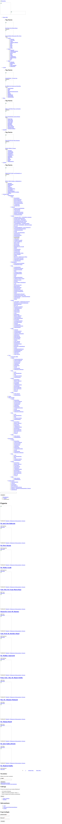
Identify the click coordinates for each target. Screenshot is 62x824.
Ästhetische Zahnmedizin (19, 333)
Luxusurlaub (10, 189)
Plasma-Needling (17, 254)
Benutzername (3, 814)
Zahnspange (16, 352)
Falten (9, 89)
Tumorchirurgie (17, 297)
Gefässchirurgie (17, 210)
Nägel (9, 158)
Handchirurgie (14, 261)
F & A (9, 355)
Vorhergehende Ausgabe (5, 782)
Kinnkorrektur (16, 237)
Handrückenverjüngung (18, 268)
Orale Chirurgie (17, 341)
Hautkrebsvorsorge (17, 279)
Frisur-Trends (10, 121)
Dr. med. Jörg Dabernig (7, 523)
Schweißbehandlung (18, 322)
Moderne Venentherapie (18, 213)
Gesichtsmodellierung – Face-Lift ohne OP (22, 227)
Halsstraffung (16, 400)
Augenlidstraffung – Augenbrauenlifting (21, 223)
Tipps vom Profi (11, 126)
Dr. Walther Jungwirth (7, 655)
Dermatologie (13, 484)
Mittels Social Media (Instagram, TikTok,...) (10, 792)
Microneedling (17, 245)
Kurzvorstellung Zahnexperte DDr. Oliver (13, 35)
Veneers (15, 347)
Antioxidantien (10, 88)
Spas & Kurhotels (11, 190)
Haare (11, 43)
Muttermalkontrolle (17, 287)
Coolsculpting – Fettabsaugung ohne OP (22, 301)
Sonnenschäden (11, 96)
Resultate (4, 799)
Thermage (16, 323)
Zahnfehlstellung (17, 351)
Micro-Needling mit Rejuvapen (20, 222)
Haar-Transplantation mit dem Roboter (12, 116)
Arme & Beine (13, 52)
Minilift (15, 247)
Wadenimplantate (17, 327)
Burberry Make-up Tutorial (10, 148)
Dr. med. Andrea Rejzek (7, 743)
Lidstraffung (16, 364)
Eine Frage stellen (14, 356)
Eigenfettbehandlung (18, 273)
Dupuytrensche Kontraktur (19, 263)
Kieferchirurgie (17, 336)
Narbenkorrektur (17, 288)
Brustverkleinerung (17, 199)
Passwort (2, 817)
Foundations (10, 153)
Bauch (11, 53)
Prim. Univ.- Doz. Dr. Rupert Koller (11, 677)
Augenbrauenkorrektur (18, 229)
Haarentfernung (17, 233)
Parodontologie (17, 342)
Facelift (15, 231)
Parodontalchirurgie (18, 343)
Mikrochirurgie (17, 286)
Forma (15, 313)
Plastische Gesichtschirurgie (16, 487)
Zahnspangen (12, 66)
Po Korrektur (16, 319)
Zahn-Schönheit (13, 65)
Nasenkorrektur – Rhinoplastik (20, 219)
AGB (4, 805)
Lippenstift (10, 155)
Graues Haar (10, 122)
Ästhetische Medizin (14, 42)
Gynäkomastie (17, 204)
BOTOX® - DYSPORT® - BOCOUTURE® (23, 224)
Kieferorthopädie (17, 337)
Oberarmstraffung (17, 316)
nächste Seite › (31, 770)
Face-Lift (16, 226)
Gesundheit (10, 187)
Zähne (9, 60)
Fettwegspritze (17, 310)
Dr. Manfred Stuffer (6, 766)
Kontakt (4, 808)
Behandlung (12, 63)
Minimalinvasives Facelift (19, 246)
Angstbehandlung (17, 332)
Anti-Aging (12, 40)
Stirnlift (15, 255)
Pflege (11, 64)
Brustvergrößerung (17, 200)
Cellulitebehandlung (18, 308)
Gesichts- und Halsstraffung (19, 232)
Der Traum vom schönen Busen (11, 28)
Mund (11, 45)
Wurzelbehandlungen (18, 350)
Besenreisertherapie (17, 304)
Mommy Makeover (17, 315)
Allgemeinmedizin (14, 481)
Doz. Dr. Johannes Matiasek (9, 699)
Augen (11, 41)
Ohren (11, 47)
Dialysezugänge (17, 209)
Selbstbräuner (10, 94)
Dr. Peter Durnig (5, 545)
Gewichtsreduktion (11, 188)
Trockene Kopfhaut (11, 128)
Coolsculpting (16, 309)
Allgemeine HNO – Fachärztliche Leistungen (22, 217)
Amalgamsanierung (17, 331)
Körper (9, 49)
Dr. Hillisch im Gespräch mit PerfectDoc (13, 86)
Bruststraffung (16, 198)
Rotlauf (15, 292)
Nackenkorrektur (17, 249)
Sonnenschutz (10, 95)
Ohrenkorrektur (17, 250)
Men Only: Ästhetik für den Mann (20, 256)
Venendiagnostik (17, 324)
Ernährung (10, 185)
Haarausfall (10, 123)
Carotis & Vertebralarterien (19, 208)
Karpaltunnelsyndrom (18, 264)
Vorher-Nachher (11, 397)
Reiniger (9, 93)
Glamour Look (10, 154)
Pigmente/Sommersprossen (13, 91)
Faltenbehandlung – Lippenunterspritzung (22, 296)
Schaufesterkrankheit (18, 214)
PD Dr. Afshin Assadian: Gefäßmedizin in (13, 181)
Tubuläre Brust (17, 205)
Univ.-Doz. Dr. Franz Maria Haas (10, 589)
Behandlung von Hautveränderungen (21, 302)
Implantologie (16, 334)
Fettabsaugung (17, 311)
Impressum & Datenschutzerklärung (10, 807)
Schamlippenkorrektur (18, 320)
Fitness (9, 186)
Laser (15, 283)
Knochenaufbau (17, 338)
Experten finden (11, 480)
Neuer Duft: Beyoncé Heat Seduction (12, 140)
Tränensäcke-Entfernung (18, 259)
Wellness (9, 193)
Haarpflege (10, 124)
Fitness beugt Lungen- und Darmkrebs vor (13, 173)
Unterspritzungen (17, 260)
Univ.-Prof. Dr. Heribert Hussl (9, 633)
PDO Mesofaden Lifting (18, 253)
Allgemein (12, 39)
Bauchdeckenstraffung (18, 306)
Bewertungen (10, 438)
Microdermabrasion (17, 284)
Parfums (9, 159)
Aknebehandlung (17, 267)
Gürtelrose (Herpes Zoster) (19, 278)
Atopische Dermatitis (18, 269)
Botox (15, 270)
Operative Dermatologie (18, 291)
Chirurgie (13, 206)
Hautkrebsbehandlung (18, 277)
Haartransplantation (17, 235)
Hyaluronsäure (17, 236)
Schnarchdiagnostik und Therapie (20, 221)
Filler (15, 276)
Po (10, 59)
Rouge (9, 160)
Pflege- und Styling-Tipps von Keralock (13, 108)
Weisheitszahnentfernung (19, 348)
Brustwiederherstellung (18, 203)
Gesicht (9, 38)
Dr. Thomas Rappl (6, 721)
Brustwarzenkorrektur (18, 201)
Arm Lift (15, 391)
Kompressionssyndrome (18, 212)
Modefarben (10, 157)
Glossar (9, 396)
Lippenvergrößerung (18, 241)
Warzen (15, 299)
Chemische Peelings (18, 272)
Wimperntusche (11, 161)
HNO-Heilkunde (14, 485)
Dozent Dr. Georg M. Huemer (9, 611)
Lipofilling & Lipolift (18, 240)
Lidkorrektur (16, 238)
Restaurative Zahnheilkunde (19, 346)
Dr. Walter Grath (5, 567)
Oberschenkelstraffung (18, 318)
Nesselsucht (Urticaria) (18, 290)
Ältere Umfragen (6, 798)
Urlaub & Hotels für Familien (13, 192)
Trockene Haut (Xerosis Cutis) (20, 295)
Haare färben (10, 125)
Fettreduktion (16, 383)
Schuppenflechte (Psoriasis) (19, 293)
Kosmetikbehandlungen (18, 325)
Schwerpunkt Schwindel (18, 258)
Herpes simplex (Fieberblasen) (20, 282)
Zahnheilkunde (14, 489)
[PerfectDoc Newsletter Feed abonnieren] (8, 784)
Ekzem (15, 274)
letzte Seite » (38, 770)
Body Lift (16, 305)
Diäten (11, 55)
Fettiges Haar (10, 119)
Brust (11, 54)
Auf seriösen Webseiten (6, 791)
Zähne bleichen (17, 354)
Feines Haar (10, 118)
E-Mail (2, 778)
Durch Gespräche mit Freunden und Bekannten (11, 794)
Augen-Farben (10, 152)
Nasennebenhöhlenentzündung (20, 228)
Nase (11, 46)
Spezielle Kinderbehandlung (19, 218)
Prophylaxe (16, 345)
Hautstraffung (16, 314)
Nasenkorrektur (17, 251)
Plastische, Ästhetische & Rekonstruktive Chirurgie (21, 488)
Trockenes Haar (11, 127)
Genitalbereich (13, 56)
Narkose (15, 339)
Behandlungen (10, 184)
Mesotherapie (16, 244)
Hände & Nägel (13, 57)
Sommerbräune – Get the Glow (11, 78)
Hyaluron (16, 281)
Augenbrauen (10, 151)
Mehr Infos (2, 527)
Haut (11, 44)
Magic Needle (16, 242)
